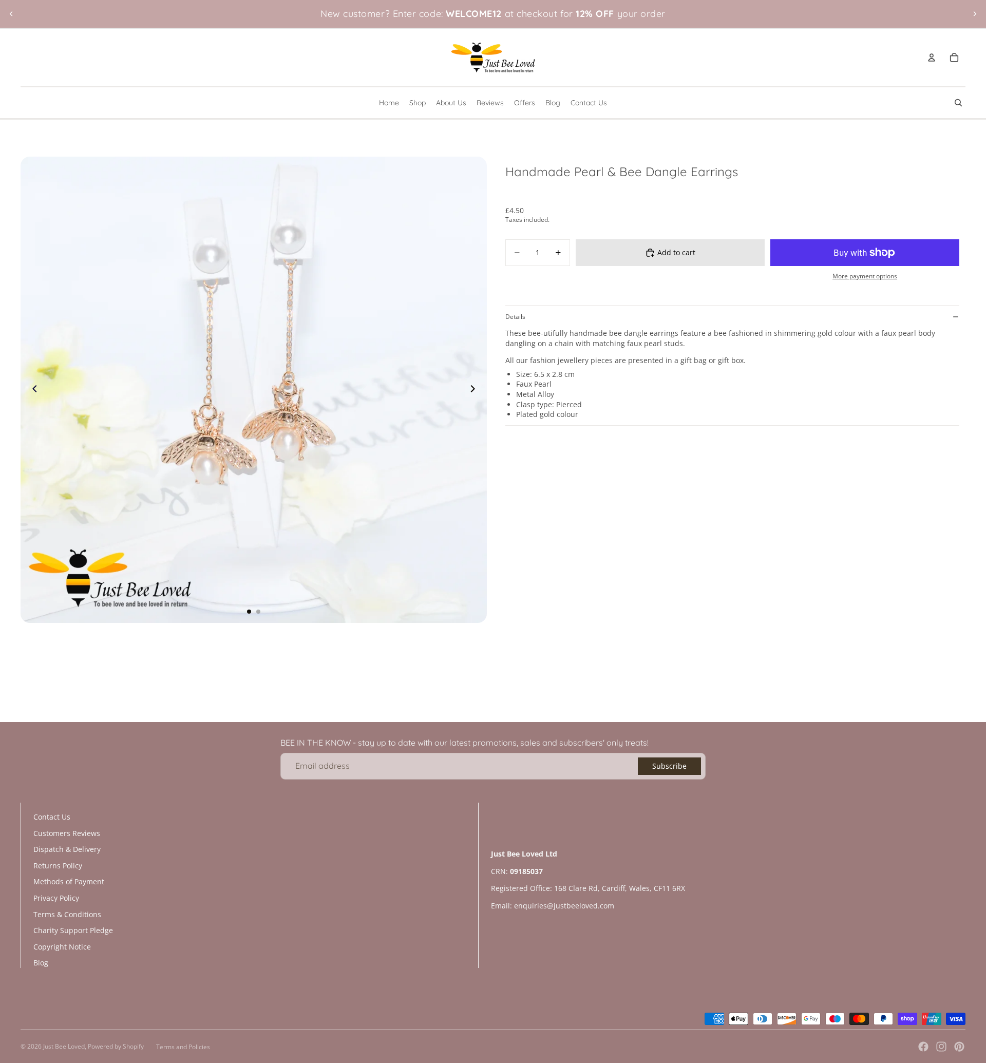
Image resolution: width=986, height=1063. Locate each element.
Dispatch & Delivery (67, 849)
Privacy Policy (56, 898)
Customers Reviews (66, 833)
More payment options (864, 276)
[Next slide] (974, 14)
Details (515, 316)
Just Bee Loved (64, 1046)
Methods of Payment (68, 881)
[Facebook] (923, 1046)
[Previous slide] (11, 14)
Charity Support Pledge (73, 930)
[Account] (931, 57)
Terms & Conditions (67, 914)
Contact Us (51, 817)
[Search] (958, 102)
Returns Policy (57, 865)
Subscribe (669, 766)
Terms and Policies (183, 1046)
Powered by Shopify (116, 1046)
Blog (40, 962)
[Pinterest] (959, 1046)
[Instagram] (941, 1046)
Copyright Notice (62, 947)
